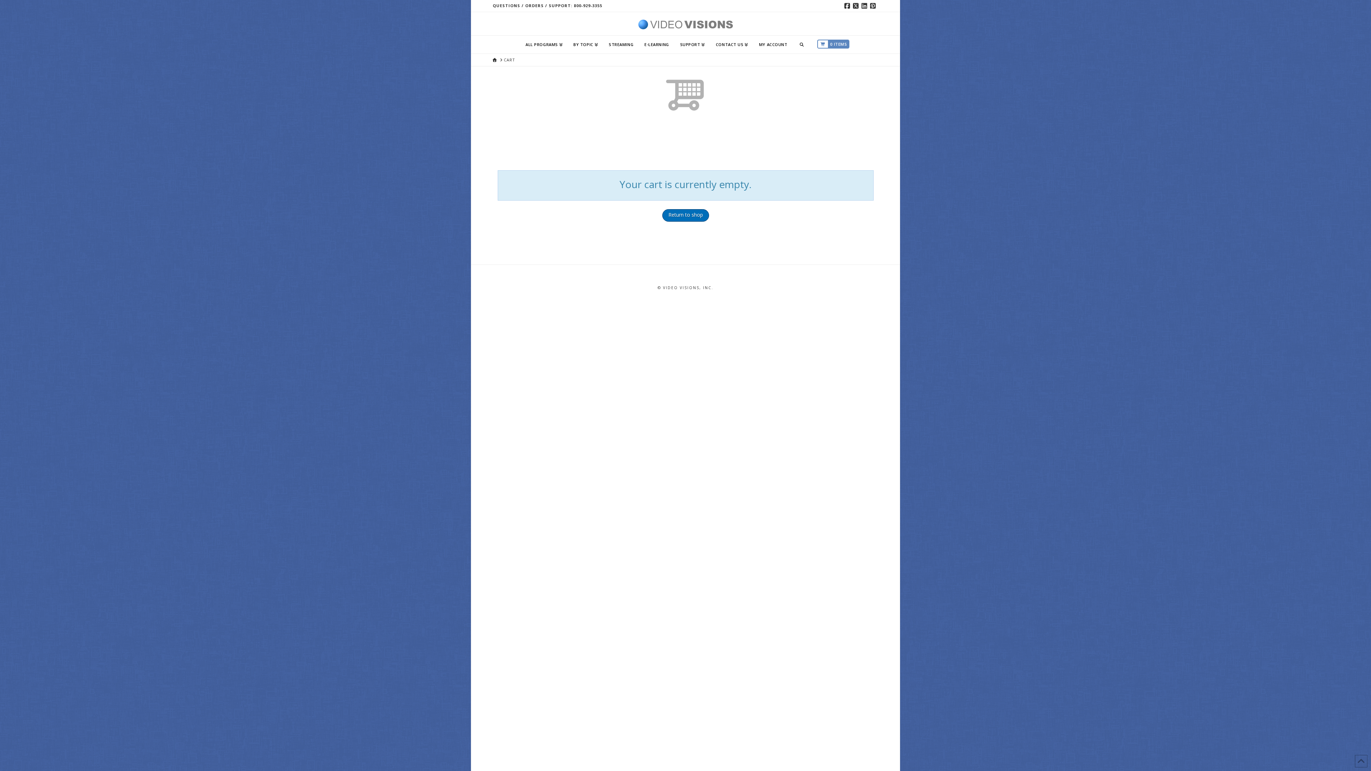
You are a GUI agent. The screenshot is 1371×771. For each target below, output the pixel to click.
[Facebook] (848, 5)
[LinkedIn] (865, 5)
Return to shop (685, 214)
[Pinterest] (874, 5)
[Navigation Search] (802, 45)
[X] (857, 5)
